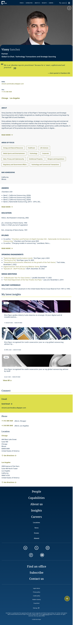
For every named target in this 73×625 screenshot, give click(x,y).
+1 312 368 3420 (7, 92)
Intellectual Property (36, 159)
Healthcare (31, 148)
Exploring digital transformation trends (18, 258)
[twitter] (36, 548)
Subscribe (36, 572)
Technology (33, 153)
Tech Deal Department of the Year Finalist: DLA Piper (23, 280)
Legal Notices (45, 614)
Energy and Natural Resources (13, 148)
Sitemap (35, 608)
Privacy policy (36, 592)
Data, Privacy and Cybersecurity (13, 159)
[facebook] (31, 555)
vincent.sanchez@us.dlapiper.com (13, 84)
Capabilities (29, 3)
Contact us (36, 579)
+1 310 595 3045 (7, 425)
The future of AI (9, 260)
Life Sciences (44, 148)
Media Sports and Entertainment (14, 153)
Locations (36, 522)
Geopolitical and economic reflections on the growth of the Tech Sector (30, 262)
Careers (51, 3)
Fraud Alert (36, 603)
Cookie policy (36, 596)
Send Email (6, 404)
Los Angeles (15, 98)
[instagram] (48, 548)
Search (63, 3)
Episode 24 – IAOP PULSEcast (14, 269)
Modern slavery (36, 599)
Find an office (36, 566)
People (22, 3)
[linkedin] (25, 548)
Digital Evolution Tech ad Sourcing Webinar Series (21, 267)
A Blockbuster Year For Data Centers (17, 278)
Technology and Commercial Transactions (45, 164)
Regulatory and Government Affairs (15, 164)
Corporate (45, 153)
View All (6, 380)
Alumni (36, 538)
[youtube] (42, 555)
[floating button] (67, 598)
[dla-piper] (7, 2)
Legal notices (36, 588)
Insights (44, 3)
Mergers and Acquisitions (56, 159)
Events (36, 533)
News (36, 528)
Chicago (5, 98)
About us (37, 3)
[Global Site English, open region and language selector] (69, 3)
